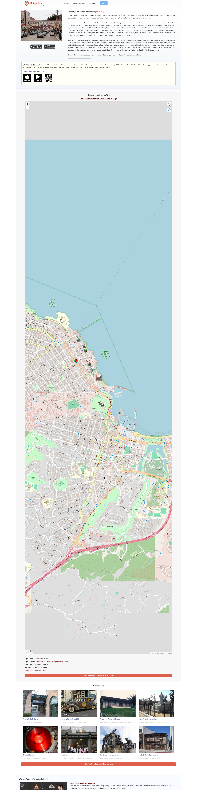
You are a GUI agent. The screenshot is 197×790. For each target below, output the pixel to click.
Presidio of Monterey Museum (110, 719)
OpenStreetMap (160, 653)
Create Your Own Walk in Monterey (82, 783)
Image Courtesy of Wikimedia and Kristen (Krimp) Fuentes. (154, 722)
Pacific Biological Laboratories (148, 755)
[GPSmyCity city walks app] (35, 3)
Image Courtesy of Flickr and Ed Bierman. (111, 758)
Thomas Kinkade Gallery (31, 719)
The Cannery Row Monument (109, 755)
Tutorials (92, 3)
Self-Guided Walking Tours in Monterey (66, 65)
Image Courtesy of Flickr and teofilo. (32, 722)
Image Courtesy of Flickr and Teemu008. (149, 758)
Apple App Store (148, 65)
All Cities (66, 3)
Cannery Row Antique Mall (70, 719)
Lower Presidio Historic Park (148, 719)
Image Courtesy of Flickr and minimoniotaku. (34, 758)
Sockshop (64, 755)
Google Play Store (163, 65)
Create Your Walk (79, 3)
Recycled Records (28, 755)
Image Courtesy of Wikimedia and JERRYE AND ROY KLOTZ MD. (116, 722)
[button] (98, 377)
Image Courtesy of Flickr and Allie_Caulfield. (79, 58)
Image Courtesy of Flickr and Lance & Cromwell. (74, 722)
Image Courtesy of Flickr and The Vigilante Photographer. (76, 758)
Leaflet (152, 653)
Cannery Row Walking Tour (36, 670)
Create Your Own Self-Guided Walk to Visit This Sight (98, 99)
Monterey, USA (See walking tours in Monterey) (52, 661)
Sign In (104, 3)
